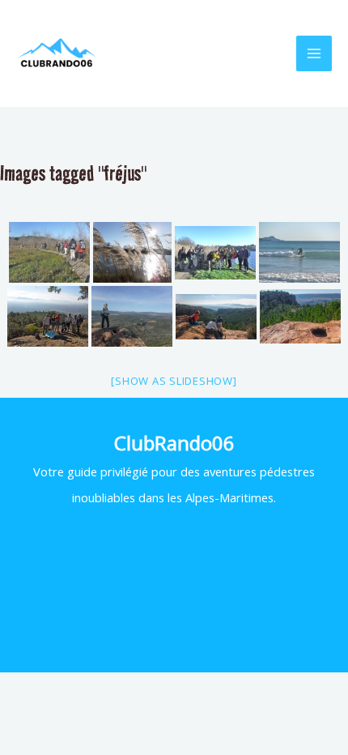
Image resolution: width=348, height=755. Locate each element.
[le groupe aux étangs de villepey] (215, 252)
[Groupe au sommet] (47, 316)
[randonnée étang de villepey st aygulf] (49, 252)
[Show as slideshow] (173, 380)
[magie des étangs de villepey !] (132, 252)
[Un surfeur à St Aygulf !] (299, 252)
